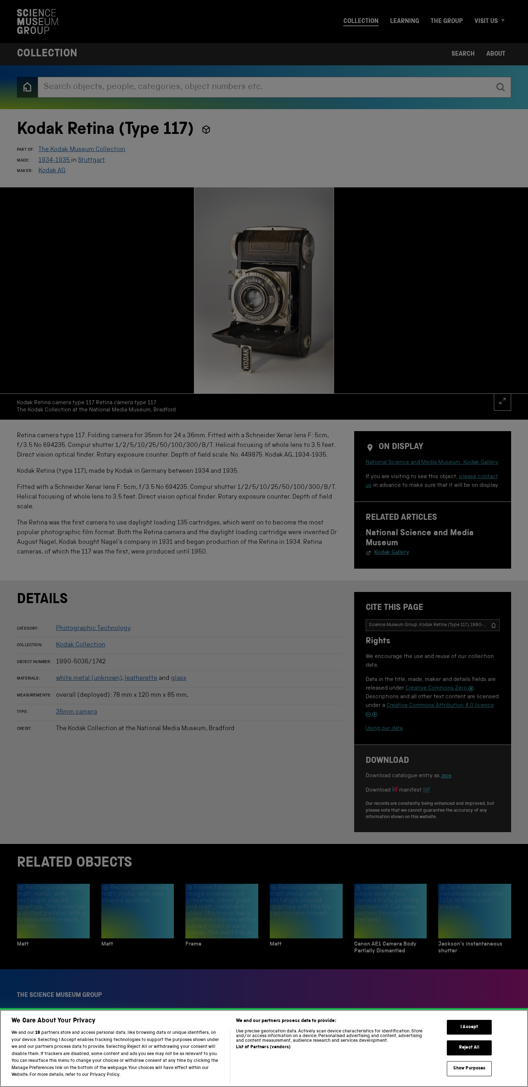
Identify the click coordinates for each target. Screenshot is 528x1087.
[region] (264, 1048)
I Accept (469, 1027)
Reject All (469, 1047)
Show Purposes (469, 1068)
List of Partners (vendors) (263, 1047)
